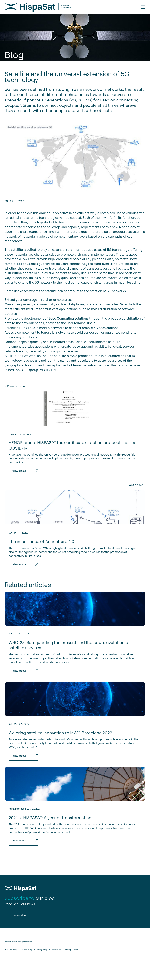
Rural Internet (16, 808)
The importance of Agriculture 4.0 (41, 541)
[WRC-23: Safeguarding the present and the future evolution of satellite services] (75, 609)
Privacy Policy (42, 949)
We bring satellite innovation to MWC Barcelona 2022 (60, 732)
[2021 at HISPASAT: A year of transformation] (75, 784)
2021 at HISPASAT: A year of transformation (50, 817)
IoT (10, 533)
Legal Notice (56, 949)
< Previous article (16, 386)
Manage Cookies (71, 949)
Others (12, 434)
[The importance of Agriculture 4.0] (75, 507)
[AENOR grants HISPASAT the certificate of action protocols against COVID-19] (75, 408)
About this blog (11, 949)
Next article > (136, 485)
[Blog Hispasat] (38, 7)
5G (6, 201)
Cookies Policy (26, 949)
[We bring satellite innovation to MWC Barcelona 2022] (75, 699)
